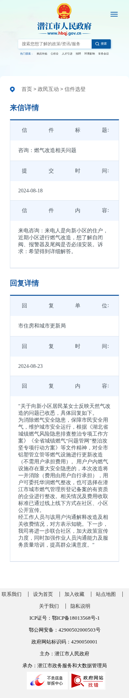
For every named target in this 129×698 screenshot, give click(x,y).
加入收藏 (74, 594)
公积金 (55, 53)
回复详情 (24, 283)
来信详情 (24, 107)
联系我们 (12, 594)
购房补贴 (42, 53)
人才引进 (67, 53)
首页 (27, 89)
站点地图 (106, 594)
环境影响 (89, 53)
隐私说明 (80, 606)
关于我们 (49, 606)
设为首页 (43, 594)
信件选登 (75, 89)
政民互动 (48, 89)
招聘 (78, 53)
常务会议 (103, 53)
